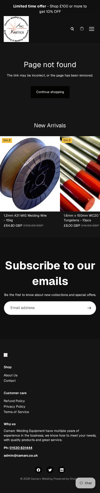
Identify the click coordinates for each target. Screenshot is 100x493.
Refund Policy (14, 401)
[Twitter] (50, 469)
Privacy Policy (14, 406)
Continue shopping (50, 92)
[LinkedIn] (61, 469)
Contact (10, 381)
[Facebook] (38, 469)
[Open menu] (91, 29)
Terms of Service (16, 412)
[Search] (72, 29)
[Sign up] (89, 308)
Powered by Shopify (66, 479)
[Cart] (82, 29)
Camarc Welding (41, 479)
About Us (10, 375)
